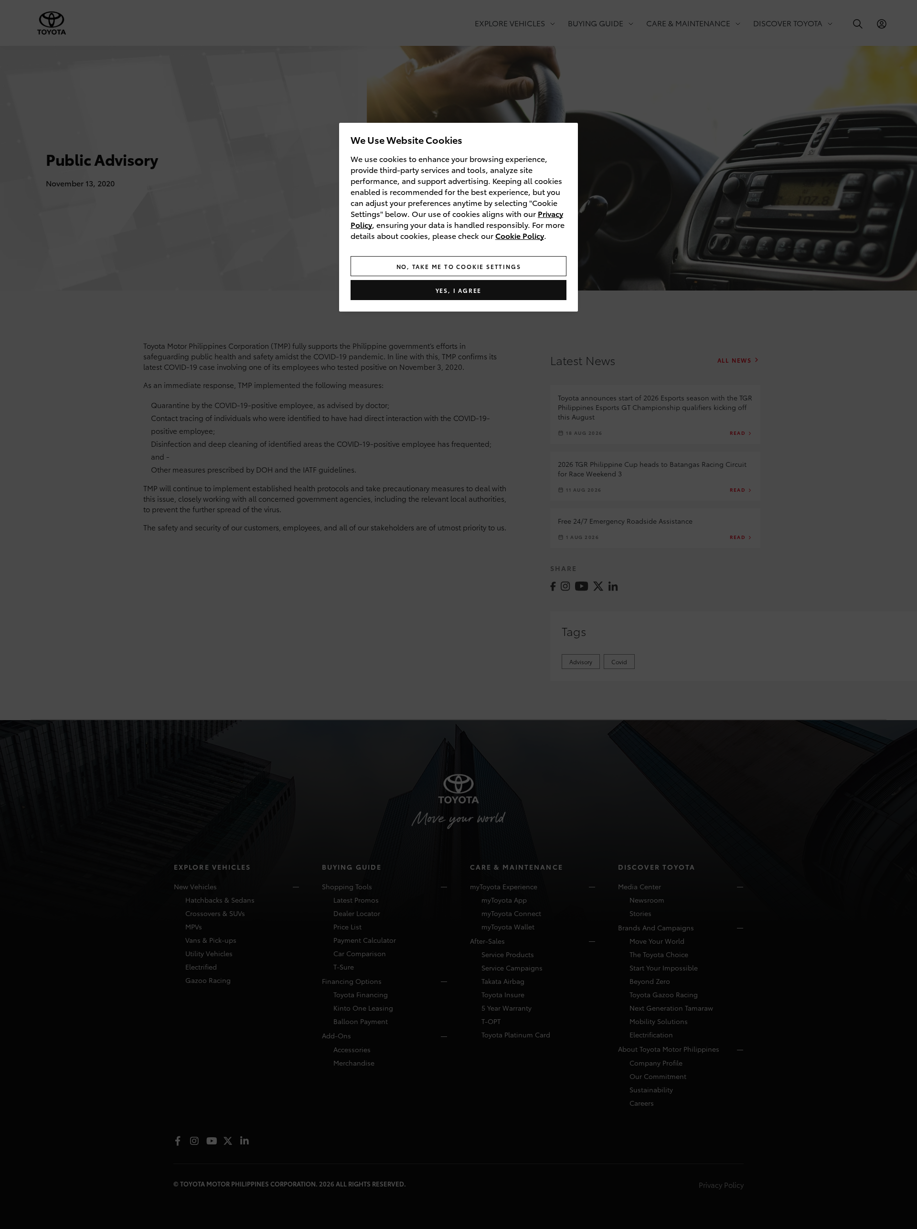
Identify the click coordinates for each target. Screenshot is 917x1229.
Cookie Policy (519, 235)
